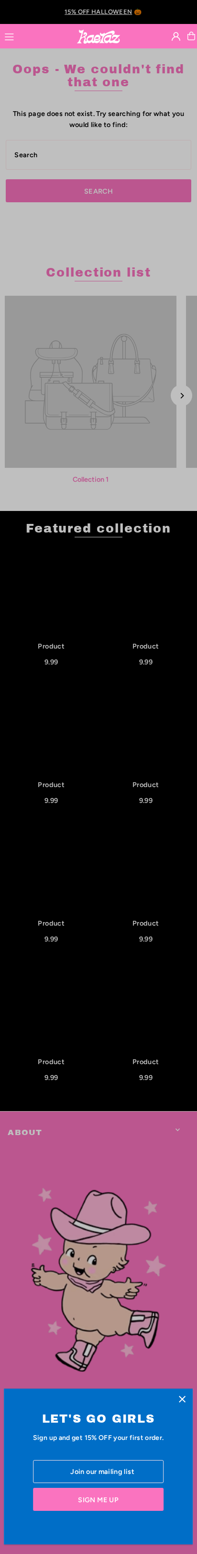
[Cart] (191, 36)
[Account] (176, 36)
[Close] (182, 1399)
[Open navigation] (36, 35)
